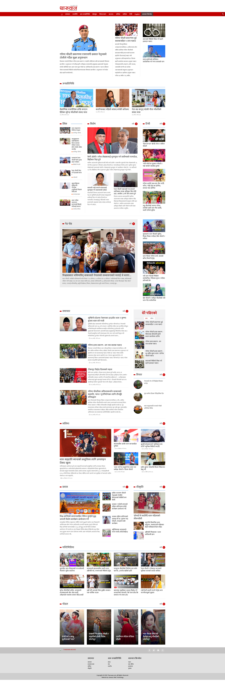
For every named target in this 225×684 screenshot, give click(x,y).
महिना (151, 318)
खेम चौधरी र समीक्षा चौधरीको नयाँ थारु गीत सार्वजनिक (154, 299)
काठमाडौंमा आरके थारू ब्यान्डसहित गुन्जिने (125, 445)
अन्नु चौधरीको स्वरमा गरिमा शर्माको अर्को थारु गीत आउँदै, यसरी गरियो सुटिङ (152, 208)
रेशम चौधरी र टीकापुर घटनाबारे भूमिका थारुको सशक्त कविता (151, 569)
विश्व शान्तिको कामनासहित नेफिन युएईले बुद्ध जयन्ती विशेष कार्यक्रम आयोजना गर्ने (78, 517)
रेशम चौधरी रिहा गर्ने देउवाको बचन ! (77, 172)
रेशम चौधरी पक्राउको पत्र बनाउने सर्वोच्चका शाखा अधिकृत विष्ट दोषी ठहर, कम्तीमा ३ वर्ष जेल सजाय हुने (125, 191)
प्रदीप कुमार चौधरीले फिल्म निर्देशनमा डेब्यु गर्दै (153, 468)
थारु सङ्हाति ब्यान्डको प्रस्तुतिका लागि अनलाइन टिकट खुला (83, 461)
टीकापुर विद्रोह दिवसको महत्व (100, 369)
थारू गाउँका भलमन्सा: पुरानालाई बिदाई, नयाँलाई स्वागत (76, 203)
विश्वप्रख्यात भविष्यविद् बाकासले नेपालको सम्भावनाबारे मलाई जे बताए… (96, 275)
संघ (109, 664)
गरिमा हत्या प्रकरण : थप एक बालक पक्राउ (105, 345)
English (137, 14)
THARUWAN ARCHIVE (69, 649)
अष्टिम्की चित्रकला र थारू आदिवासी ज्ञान (153, 533)
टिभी (130, 14)
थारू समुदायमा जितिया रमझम (76, 129)
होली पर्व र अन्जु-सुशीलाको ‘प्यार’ (68, 638)
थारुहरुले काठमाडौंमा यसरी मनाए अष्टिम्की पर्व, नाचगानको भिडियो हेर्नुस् (99, 569)
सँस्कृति (89, 668)
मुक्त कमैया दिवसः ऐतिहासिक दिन (154, 393)
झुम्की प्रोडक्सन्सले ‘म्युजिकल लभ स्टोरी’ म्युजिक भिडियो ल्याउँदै (151, 445)
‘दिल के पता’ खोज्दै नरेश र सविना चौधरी (154, 145)
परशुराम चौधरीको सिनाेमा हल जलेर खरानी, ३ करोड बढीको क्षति (125, 569)
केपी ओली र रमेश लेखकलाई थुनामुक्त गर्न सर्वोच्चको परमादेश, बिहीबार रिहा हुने (112, 158)
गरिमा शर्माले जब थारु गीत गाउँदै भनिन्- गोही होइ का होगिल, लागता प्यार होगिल (153, 186)
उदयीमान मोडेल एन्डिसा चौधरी (125, 638)
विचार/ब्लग (102, 14)
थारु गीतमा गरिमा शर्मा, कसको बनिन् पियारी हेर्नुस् (153, 257)
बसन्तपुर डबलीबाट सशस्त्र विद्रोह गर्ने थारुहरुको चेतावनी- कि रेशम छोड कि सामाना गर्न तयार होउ (126, 592)
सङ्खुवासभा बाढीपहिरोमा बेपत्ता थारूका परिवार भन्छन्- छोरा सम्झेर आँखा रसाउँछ (77, 144)
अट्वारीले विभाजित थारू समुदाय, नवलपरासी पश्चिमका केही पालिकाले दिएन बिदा (154, 524)
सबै (133, 123)
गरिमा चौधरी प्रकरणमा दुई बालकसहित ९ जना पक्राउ (125, 39)
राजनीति (75, 14)
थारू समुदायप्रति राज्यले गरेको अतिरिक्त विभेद (153, 407)
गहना (129, 662)
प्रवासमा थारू (91, 664)
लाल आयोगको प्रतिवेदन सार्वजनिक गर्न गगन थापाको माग (153, 60)
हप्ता (146, 318)
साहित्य (125, 14)
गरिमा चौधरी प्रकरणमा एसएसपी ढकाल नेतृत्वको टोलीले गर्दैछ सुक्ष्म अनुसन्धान (83, 56)
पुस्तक (129, 668)
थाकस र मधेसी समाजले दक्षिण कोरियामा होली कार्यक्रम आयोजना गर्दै (120, 506)
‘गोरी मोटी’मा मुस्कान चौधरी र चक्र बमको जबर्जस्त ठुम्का (152, 164)
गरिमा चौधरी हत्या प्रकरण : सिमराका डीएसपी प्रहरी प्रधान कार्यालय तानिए (154, 334)
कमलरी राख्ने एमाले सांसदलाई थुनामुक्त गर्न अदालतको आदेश (97, 188)
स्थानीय (110, 666)
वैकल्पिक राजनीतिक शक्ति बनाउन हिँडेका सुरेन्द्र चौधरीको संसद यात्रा (73, 111)
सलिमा (118, 14)
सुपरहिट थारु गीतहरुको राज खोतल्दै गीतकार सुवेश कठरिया (72, 569)
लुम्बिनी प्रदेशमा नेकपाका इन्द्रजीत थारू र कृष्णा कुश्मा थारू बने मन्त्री (107, 319)
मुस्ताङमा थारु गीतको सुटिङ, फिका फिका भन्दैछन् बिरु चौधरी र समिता (154, 236)
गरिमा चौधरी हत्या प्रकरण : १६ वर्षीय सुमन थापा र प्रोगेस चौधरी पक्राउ (154, 353)
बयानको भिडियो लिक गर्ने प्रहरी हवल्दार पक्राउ (153, 40)
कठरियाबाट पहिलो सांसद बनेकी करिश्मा (112, 109)
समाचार (67, 14)
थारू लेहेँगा (131, 664)
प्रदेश (109, 662)
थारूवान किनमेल (147, 14)
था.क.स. (111, 14)
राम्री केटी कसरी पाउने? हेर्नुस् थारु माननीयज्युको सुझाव (152, 591)
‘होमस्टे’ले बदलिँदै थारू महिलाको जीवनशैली (147, 517)
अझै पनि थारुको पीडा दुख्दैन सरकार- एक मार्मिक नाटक (99, 591)
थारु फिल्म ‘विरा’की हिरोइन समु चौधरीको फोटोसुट (151, 636)
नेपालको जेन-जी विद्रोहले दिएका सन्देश (153, 382)
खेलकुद (94, 14)
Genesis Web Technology (116, 677)
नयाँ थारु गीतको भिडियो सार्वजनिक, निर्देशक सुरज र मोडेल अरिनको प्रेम (154, 278)
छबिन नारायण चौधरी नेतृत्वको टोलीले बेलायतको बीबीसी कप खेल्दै (119, 496)
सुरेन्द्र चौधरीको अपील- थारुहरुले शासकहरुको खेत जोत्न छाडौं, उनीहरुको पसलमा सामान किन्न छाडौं (71, 592)
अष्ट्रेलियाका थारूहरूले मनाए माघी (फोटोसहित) (120, 530)
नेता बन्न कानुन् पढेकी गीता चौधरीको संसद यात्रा (146, 111)
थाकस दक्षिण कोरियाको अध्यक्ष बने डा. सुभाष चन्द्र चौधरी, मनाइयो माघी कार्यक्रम (120, 520)
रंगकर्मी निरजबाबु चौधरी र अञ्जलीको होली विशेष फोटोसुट (99, 636)
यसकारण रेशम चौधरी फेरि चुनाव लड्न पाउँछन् (77, 160)
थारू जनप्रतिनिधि (85, 14)
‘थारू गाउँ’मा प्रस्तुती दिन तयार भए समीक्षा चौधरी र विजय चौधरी (125, 468)
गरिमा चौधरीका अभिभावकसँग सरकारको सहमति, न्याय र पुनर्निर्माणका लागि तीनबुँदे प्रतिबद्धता (105, 394)
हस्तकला (130, 666)
